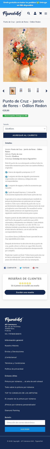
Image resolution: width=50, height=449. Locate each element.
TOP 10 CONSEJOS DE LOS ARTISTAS (21, 393)
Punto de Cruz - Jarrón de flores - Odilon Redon (22, 22)
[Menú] (45, 13)
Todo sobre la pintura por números (19, 387)
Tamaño (6, 124)
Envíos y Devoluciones (14, 351)
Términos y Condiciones (15, 363)
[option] (12, 91)
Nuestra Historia (12, 346)
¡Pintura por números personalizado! (20, 405)
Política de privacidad (14, 369)
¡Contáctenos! (11, 357)
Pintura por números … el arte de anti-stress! (24, 381)
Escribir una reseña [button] (25, 292)
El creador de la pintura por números (20, 399)
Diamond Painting (12, 410)
